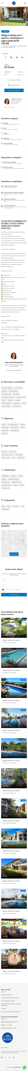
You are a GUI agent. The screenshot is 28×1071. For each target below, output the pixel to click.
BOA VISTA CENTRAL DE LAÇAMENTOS (11, 1011)
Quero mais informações (14, 90)
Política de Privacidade (6, 994)
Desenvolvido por (10, 1067)
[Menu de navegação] (3, 3)
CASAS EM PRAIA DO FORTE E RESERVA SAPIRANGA (11, 1004)
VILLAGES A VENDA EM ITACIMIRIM (10, 997)
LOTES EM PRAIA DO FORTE (8, 1001)
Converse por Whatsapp (15, 80)
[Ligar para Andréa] (5, 107)
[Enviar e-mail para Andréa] (12, 107)
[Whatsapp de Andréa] (9, 107)
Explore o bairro (14, 554)
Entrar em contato (14, 594)
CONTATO (3, 1008)
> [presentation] (25, 18)
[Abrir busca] (25, 3)
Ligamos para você (15, 85)
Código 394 (5, 31)
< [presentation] (2, 18)
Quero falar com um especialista (14, 370)
